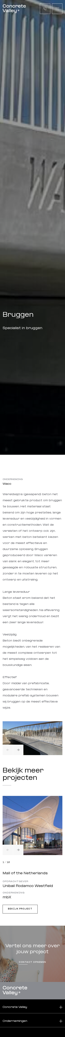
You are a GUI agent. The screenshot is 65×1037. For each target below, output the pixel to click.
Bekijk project (20, 909)
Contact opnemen (32, 962)
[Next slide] (18, 750)
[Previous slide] (8, 750)
